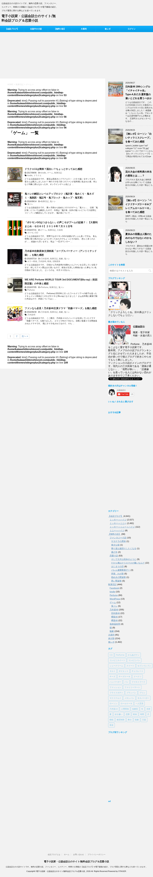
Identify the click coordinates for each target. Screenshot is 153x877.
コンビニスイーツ (117, 660)
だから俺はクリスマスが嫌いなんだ (128, 563)
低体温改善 (115, 624)
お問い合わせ (78, 854)
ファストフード (138, 682)
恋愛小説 (114, 555)
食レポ (108, 29)
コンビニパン (134, 660)
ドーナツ (137, 676)
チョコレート (137, 671)
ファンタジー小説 (118, 537)
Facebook (114, 588)
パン (126, 682)
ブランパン (131, 692)
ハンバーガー (115, 682)
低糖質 (135, 709)
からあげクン (133, 655)
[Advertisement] (76, 55)
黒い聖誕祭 (116, 581)
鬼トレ (53, 201)
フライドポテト (116, 692)
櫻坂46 (114, 617)
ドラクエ (37, 175)
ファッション (115, 687)
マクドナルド (115, 698)
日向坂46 (115, 613)
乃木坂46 (45, 259)
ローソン (113, 703)
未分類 (111, 638)
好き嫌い (119, 714)
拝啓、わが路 (117, 573)
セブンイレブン (144, 665)
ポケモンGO (32, 233)
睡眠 (111, 719)
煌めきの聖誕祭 (118, 577)
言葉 (144, 719)
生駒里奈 (56, 261)
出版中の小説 (36, 29)
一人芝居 (139, 703)
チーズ (112, 676)
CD (111, 655)
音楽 (111, 725)
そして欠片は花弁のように (123, 559)
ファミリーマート (132, 687)
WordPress (115, 599)
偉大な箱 (115, 545)
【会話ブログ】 (12, 29)
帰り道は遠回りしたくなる (123, 548)
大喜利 (84, 29)
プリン (142, 692)
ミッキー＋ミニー (118, 523)
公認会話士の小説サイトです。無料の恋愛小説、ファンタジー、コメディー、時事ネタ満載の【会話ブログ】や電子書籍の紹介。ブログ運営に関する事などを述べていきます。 (76, 867)
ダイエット (123, 671)
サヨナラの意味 (118, 541)
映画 (49, 261)
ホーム (66, 854)
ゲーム (50, 173)
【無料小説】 (60, 29)
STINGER (122, 871)
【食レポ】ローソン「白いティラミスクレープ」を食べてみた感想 (138, 138)
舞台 (130, 719)
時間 (142, 714)
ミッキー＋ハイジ (118, 519)
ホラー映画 (32, 261)
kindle (43, 173)
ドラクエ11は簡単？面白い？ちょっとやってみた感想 (53, 169)
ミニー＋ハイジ (117, 530)
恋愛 (128, 714)
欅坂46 (114, 620)
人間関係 (125, 709)
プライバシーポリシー (96, 854)
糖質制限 (120, 719)
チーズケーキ (124, 676)
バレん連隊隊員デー (120, 570)
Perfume (44, 287)
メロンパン (129, 698)
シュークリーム (116, 665)
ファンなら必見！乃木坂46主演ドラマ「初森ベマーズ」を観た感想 (61, 308)
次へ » (25, 336)
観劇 (61, 259)
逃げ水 (114, 552)
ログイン (132, 29)
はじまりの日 (117, 566)
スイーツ (130, 665)
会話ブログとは (54, 854)
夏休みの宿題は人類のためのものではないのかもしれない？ (138, 238)
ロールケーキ (126, 703)
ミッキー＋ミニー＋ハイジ (122, 527)
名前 (148, 709)
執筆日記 (58, 173)
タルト (112, 671)
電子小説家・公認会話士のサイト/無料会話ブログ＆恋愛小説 (76, 861)
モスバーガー (143, 698)
